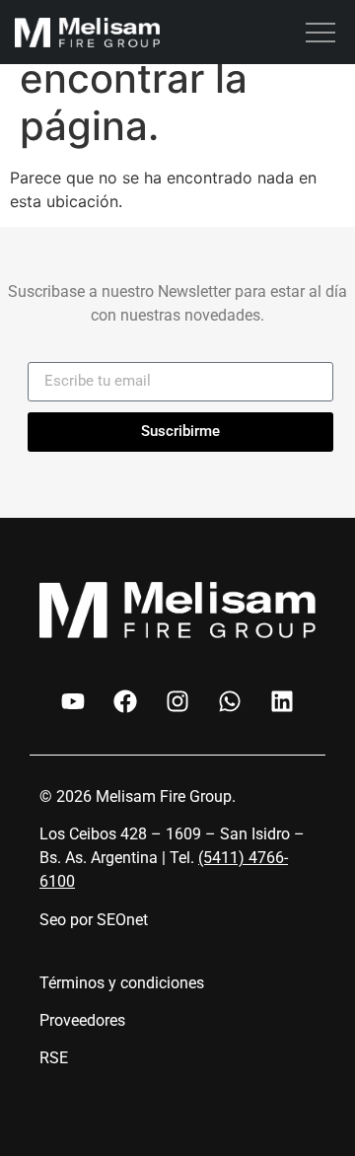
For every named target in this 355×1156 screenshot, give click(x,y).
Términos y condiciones (121, 983)
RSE (53, 1057)
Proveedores (82, 1020)
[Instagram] (177, 701)
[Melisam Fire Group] (87, 35)
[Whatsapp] (229, 701)
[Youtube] (73, 701)
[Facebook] (125, 701)
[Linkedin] (282, 701)
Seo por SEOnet (93, 919)
